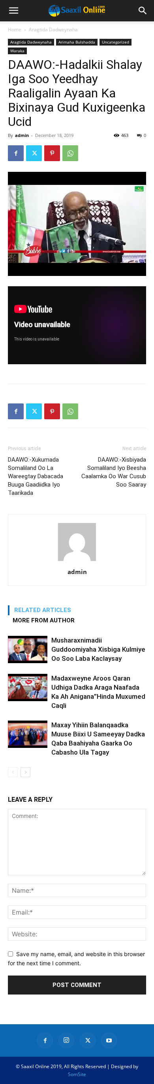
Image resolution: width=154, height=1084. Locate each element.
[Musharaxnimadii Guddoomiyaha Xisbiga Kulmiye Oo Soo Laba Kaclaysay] (27, 649)
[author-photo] (77, 560)
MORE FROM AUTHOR (44, 620)
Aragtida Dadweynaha (53, 29)
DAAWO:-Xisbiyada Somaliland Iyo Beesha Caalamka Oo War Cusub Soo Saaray (113, 472)
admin (22, 135)
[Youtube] (109, 1040)
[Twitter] (34, 153)
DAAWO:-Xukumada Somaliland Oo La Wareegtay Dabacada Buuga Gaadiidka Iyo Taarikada (35, 476)
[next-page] (25, 772)
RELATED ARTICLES (42, 610)
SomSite (77, 1074)
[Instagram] (66, 1040)
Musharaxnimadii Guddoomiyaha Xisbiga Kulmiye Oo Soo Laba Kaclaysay (98, 649)
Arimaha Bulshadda (76, 42)
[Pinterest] (52, 153)
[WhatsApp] (70, 153)
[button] (13, 10)
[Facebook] (16, 153)
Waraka (17, 50)
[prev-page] (13, 772)
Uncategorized (115, 42)
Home (14, 29)
